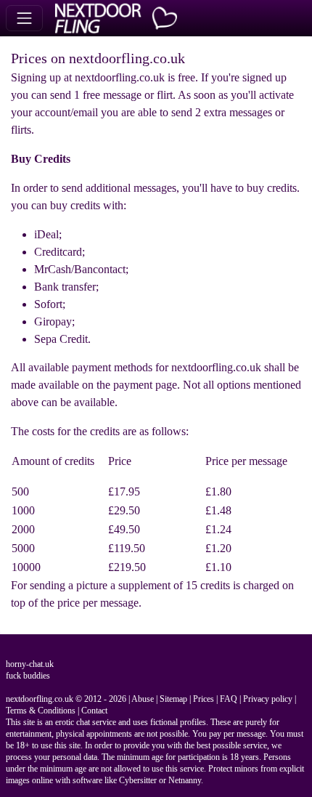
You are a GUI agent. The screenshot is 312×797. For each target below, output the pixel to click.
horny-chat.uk (30, 664)
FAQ (228, 699)
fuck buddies (28, 676)
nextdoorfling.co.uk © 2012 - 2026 (66, 699)
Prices (203, 699)
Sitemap (173, 699)
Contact (94, 710)
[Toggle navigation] (24, 18)
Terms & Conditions (40, 710)
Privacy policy (267, 699)
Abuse (142, 699)
